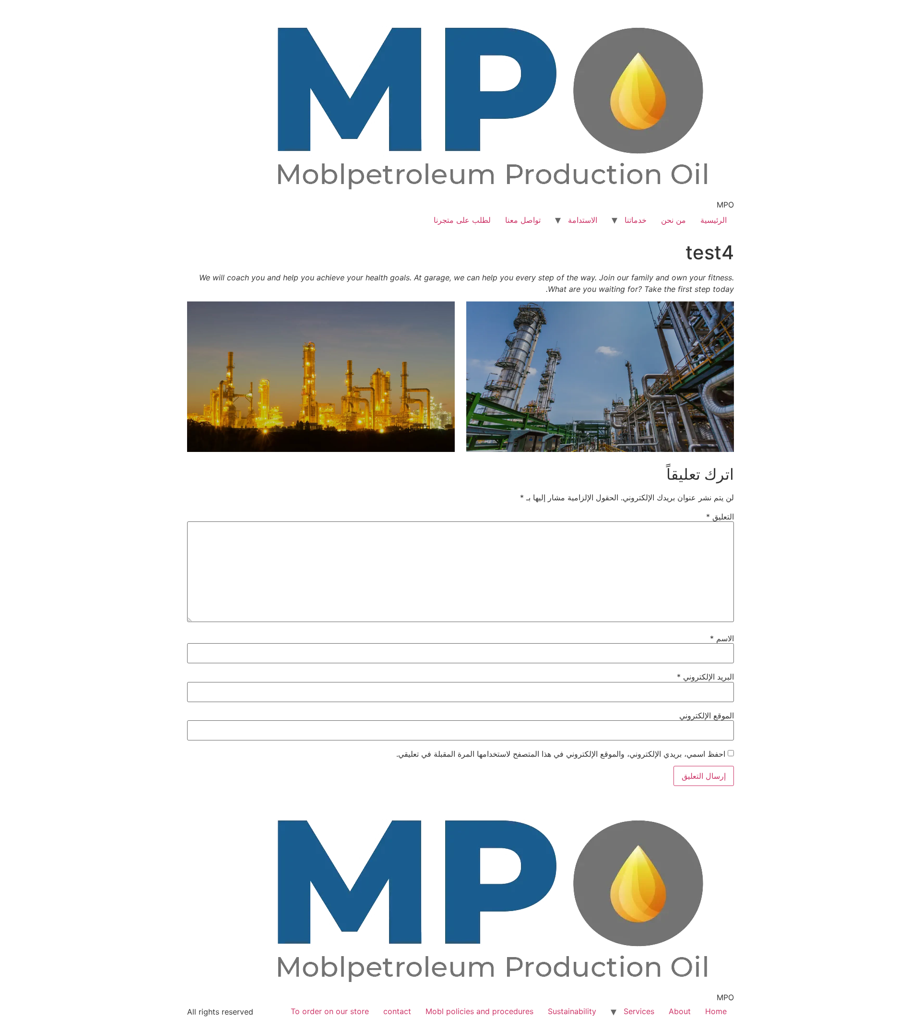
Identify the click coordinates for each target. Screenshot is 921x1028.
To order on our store (330, 1011)
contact (397, 1011)
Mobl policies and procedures (479, 1011)
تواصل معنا (523, 220)
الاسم (722, 638)
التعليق (720, 516)
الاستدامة (582, 220)
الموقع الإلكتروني (706, 715)
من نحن (673, 220)
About (680, 1011)
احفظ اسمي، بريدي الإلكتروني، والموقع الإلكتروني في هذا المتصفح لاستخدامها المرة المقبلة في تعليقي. (560, 754)
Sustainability (572, 1011)
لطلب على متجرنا (462, 220)
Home (716, 1011)
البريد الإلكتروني (705, 677)
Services (639, 1011)
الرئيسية (713, 220)
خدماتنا (636, 220)
